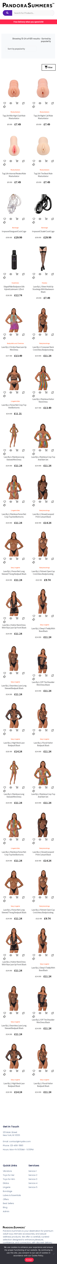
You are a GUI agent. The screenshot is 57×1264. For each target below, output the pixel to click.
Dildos (6, 1183)
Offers (6, 1199)
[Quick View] (10, 103)
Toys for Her (8, 1175)
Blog (5, 1207)
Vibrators (7, 1171)
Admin (6, 1211)
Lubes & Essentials (12, 1195)
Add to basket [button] (17, 103)
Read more (17, 274)
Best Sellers (8, 1203)
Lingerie (6, 1187)
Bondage (7, 1191)
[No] (53, 1253)
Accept (29, 1260)
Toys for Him (9, 1179)
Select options (17, 392)
